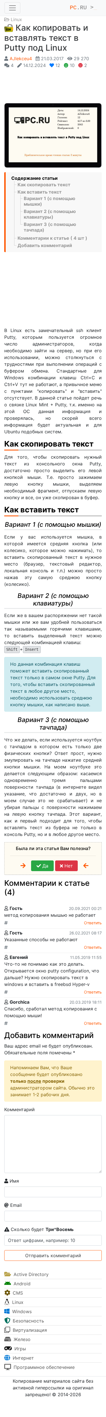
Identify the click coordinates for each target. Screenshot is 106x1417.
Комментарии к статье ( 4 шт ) (52, 238)
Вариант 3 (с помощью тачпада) (50, 227)
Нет (68, 866)
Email (15, 1205)
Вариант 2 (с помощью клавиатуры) (50, 214)
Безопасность (27, 1321)
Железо (21, 1339)
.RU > (83, 8)
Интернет (22, 1358)
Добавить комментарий (45, 245)
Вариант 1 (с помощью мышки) (49, 201)
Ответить (93, 922)
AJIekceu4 (21, 58)
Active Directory (30, 1274)
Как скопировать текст (44, 184)
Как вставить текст (40, 192)
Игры (19, 1348)
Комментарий (19, 1109)
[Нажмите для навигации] (12, 8)
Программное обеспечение (43, 1367)
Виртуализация (29, 1330)
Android (21, 1283)
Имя (13, 1181)
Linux (16, 19)
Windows (21, 1311)
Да (44, 866)
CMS (17, 1293)
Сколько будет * (41, 1229)
